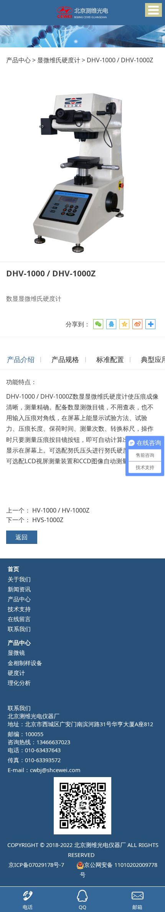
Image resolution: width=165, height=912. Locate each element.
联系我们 (19, 629)
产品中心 (18, 60)
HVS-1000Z (47, 520)
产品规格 (65, 359)
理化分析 (19, 682)
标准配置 (110, 359)
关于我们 (19, 579)
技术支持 (19, 609)
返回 (21, 537)
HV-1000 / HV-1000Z (60, 510)
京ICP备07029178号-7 (36, 864)
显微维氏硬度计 (58, 60)
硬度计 (16, 673)
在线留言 (19, 619)
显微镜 (16, 652)
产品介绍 (21, 359)
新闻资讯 (19, 589)
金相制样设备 (25, 663)
